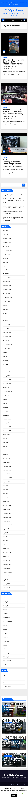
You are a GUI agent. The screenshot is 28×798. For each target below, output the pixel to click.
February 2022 (7, 419)
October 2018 (6, 568)
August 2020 (6, 481)
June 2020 (5, 489)
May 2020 (5, 493)
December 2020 (7, 466)
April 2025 (5, 270)
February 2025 (7, 277)
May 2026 (5, 230)
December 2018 (7, 560)
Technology (6, 653)
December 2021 (7, 427)
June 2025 (5, 262)
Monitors (5, 629)
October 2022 (6, 387)
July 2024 (5, 305)
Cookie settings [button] (20, 793)
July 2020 (5, 485)
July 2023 (5, 352)
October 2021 (6, 434)
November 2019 (7, 517)
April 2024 (5, 317)
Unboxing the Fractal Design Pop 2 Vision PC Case (14, 760)
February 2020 (7, 505)
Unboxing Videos (7, 656)
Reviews (5, 645)
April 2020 (5, 497)
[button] (22, 20)
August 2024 (6, 301)
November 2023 (7, 336)
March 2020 (6, 501)
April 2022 (5, 411)
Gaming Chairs (7, 602)
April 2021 (5, 450)
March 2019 (6, 548)
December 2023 (7, 332)
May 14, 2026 (8, 712)
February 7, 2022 (9, 116)
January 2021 (6, 462)
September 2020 (7, 478)
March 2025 (6, 274)
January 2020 (6, 509)
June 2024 (5, 309)
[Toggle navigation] (13, 20)
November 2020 (7, 470)
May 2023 (5, 360)
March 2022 (6, 415)
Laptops (5, 625)
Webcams (5, 664)
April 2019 (5, 544)
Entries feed (6, 679)
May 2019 (5, 540)
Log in (4, 675)
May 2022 (5, 407)
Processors (6, 641)
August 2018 (6, 576)
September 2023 (7, 344)
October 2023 (6, 340)
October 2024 (6, 293)
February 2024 (7, 325)
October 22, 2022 (9, 66)
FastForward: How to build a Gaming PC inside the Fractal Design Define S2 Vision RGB (13, 163)
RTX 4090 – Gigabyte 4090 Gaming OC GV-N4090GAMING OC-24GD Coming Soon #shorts (13, 63)
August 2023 (6, 348)
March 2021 (6, 454)
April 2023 (5, 364)
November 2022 (7, 383)
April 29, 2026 (9, 728)
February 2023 (7, 372)
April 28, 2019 (8, 166)
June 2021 (5, 442)
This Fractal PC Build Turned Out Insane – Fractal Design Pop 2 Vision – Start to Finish (14, 200)
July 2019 (5, 532)
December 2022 (7, 379)
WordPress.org (7, 686)
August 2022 (6, 395)
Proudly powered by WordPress (10, 784)
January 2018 (6, 583)
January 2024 (6, 328)
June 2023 (5, 356)
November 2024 (7, 289)
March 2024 (6, 321)
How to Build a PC (8, 621)
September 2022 (7, 391)
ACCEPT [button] (14, 795)
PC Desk (5, 633)
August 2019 (6, 529)
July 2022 (5, 399)
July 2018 (5, 580)
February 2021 (7, 458)
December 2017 (7, 587)
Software (5, 649)
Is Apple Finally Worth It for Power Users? (14, 195)
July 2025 (5, 258)
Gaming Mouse (7, 605)
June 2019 (5, 536)
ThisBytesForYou (14, 10)
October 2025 (6, 246)
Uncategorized (7, 660)
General (5, 57)
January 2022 (6, 423)
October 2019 (6, 521)
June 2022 (5, 403)
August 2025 (6, 254)
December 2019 (7, 513)
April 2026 (5, 234)
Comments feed (7, 682)
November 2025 (7, 242)
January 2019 (6, 556)
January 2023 (6, 376)
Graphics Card (7, 613)
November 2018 (7, 564)
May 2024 (5, 313)
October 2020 (6, 474)
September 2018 (7, 572)
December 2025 (7, 238)
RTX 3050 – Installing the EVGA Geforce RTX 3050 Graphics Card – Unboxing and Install (13, 113)
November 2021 (7, 430)
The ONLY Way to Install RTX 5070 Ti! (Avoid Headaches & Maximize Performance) (13, 219)
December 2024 (7, 285)
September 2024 (7, 297)
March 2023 (6, 368)
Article (4, 598)
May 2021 (5, 446)
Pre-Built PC (6, 637)
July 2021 (5, 438)
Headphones (6, 617)
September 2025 (7, 250)
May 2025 (5, 266)
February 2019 (7, 552)
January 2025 (6, 281)
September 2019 (7, 525)
